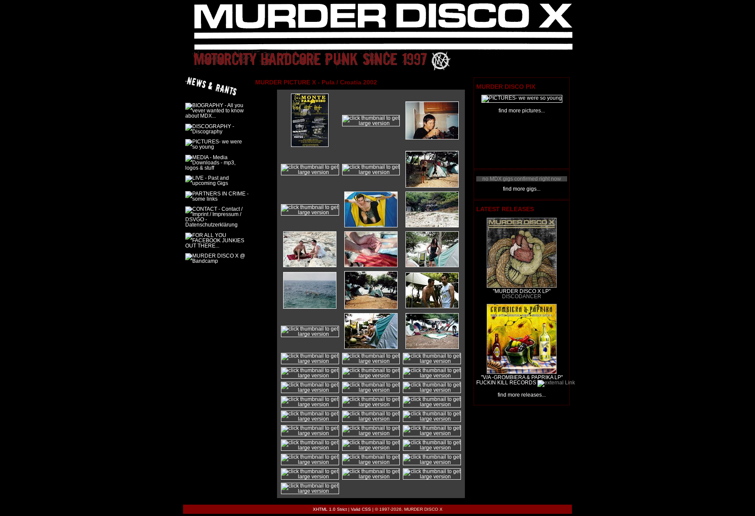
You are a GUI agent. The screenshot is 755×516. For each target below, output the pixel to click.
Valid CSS (361, 509)
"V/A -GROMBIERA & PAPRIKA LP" (522, 377)
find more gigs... (521, 189)
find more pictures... (522, 110)
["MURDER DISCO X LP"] (522, 286)
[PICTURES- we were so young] (521, 98)
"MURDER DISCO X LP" (522, 291)
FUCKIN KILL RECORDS (506, 382)
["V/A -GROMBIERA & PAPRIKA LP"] (522, 372)
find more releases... (522, 394)
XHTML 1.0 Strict (330, 509)
